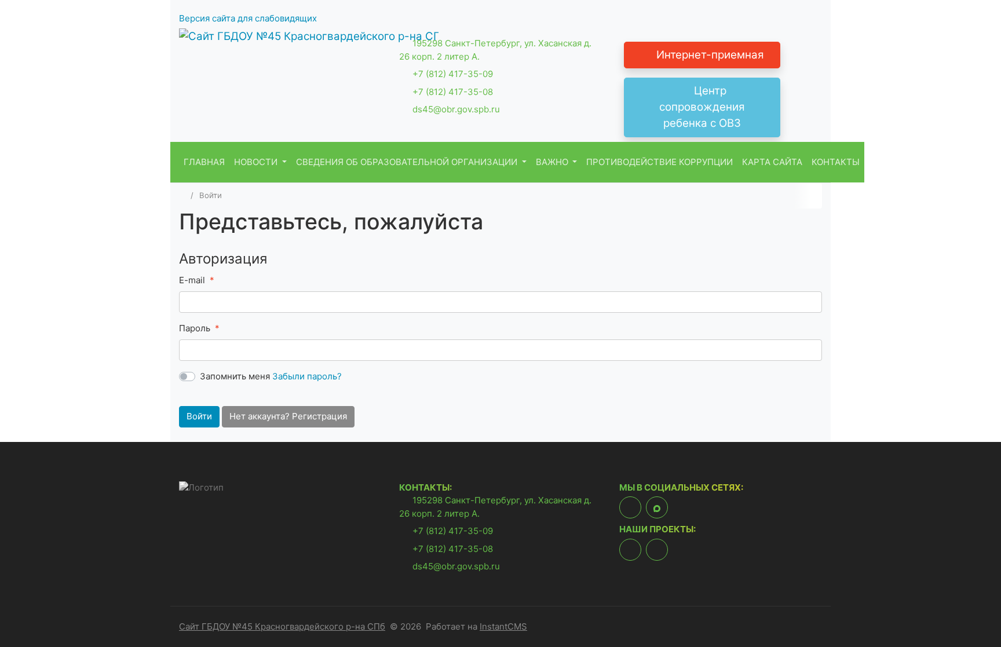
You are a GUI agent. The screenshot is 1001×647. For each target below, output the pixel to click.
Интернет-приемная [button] (707, 54)
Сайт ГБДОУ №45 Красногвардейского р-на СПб (282, 626)
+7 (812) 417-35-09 (452, 73)
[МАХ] (657, 507)
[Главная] (183, 195)
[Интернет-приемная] (657, 550)
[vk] (630, 507)
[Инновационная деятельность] (630, 550)
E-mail (192, 280)
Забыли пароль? (307, 376)
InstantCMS (503, 626)
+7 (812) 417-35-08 (452, 91)
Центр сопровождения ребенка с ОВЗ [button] (702, 107)
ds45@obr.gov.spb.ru (456, 109)
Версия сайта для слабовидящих (248, 18)
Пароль (194, 328)
